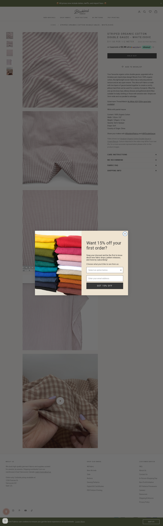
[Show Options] (121, 270)
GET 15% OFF (104, 286)
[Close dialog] (125, 234)
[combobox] (104, 270)
